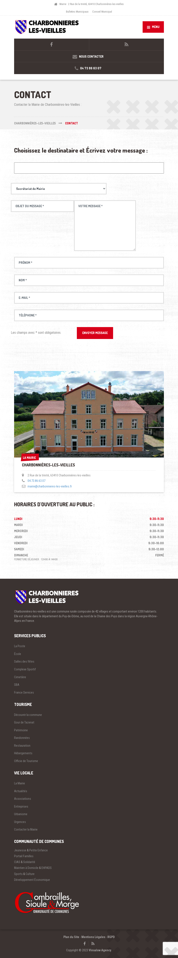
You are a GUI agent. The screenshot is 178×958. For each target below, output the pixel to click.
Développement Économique (32, 879)
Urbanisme (20, 814)
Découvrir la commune (28, 715)
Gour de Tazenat (24, 722)
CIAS (17, 862)
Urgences (20, 822)
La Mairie (19, 783)
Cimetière (20, 677)
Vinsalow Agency (100, 950)
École (17, 654)
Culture (30, 874)
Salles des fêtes (24, 661)
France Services (24, 692)
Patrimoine (21, 730)
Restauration (22, 745)
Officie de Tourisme (26, 761)
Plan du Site (71, 937)
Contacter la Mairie (26, 829)
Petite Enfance (38, 850)
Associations (22, 798)
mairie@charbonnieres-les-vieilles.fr (50, 486)
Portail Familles (23, 856)
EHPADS (46, 868)
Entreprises (21, 806)
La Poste (19, 646)
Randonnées (22, 738)
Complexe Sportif (25, 669)
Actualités (20, 791)
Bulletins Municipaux (77, 11)
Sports (18, 874)
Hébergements (23, 753)
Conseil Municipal (102, 11)
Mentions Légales (93, 937)
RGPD (111, 937)
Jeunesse (20, 850)
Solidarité (29, 862)
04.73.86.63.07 (36, 480)
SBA (16, 684)
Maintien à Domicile (26, 868)
